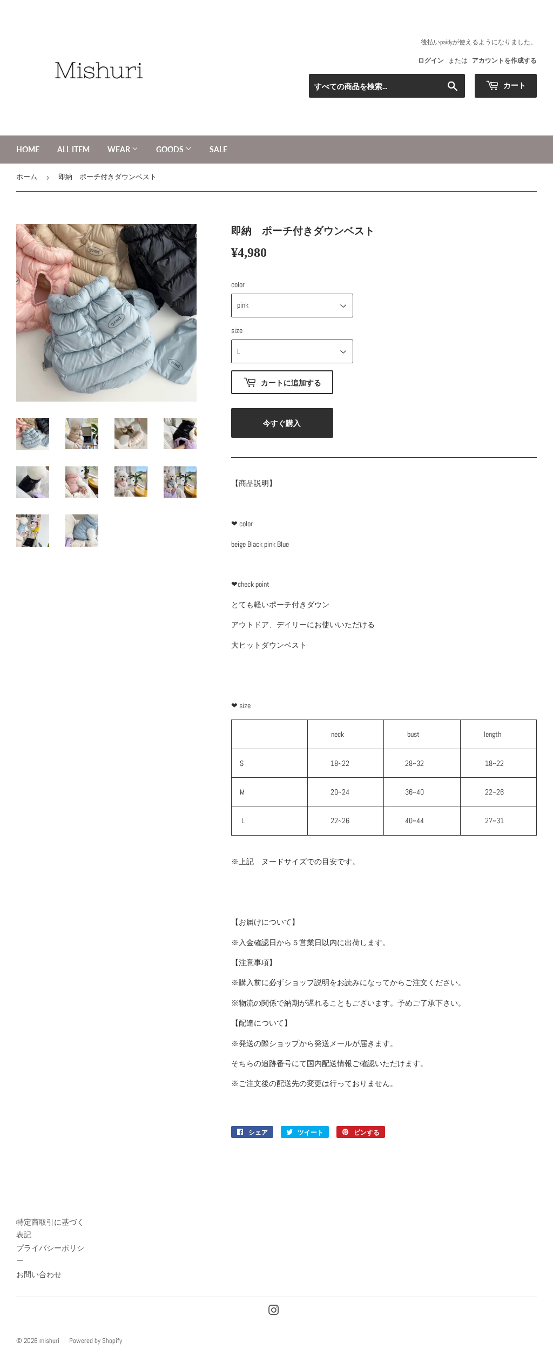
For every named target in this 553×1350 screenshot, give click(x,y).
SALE (218, 149)
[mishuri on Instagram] (273, 1312)
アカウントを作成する (504, 60)
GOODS (170, 149)
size (236, 330)
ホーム (26, 176)
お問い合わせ (39, 1274)
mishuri (49, 1340)
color (238, 284)
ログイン (431, 60)
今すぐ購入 (282, 423)
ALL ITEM (73, 149)
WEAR (119, 149)
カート (514, 85)
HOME (27, 149)
